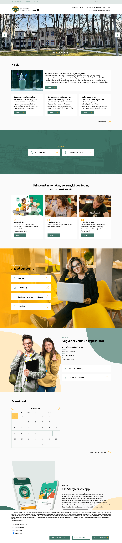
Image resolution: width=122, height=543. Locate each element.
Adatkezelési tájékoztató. (92, 517)
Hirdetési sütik (18, 533)
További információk (17, 520)
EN (104, 1)
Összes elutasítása (80, 537)
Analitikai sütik (18, 530)
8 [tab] (64, 52)
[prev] (12, 408)
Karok (60, 1)
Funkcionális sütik (19, 527)
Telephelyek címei (68, 359)
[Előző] (4, 34)
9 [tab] (66, 52)
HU (102, 1)
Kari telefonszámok (17, 1)
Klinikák (64, 1)
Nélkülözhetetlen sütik (20, 524)
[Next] (117, 34)
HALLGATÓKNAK (101, 10)
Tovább (48, 87)
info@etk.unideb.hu (68, 355)
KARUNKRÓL (75, 7)
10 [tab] (67, 52)
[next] (58, 408)
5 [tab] (59, 52)
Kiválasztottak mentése (58, 537)
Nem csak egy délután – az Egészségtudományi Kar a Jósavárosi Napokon (59, 99)
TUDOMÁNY (89, 7)
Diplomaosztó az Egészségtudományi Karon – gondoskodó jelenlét (93, 99)
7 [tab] (62, 52)
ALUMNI (108, 10)
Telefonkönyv (28, 1)
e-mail (37, 1)
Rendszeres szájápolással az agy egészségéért (65, 73)
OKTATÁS (82, 7)
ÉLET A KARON (98, 7)
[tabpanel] (61, 35)
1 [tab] (53, 52)
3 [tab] (56, 52)
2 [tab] (54, 52)
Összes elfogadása (100, 537)
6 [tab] (61, 52)
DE (56, 1)
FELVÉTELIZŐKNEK (93, 10)
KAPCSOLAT (106, 7)
